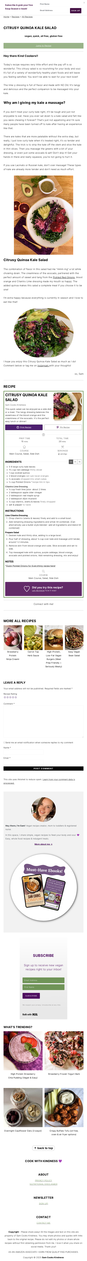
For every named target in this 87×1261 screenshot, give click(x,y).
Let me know (38, 590)
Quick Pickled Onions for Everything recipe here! (30, 566)
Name (7, 747)
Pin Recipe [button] (64, 427)
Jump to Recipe (43, 45)
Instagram (43, 365)
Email (7, 758)
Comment (9, 704)
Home (6, 17)
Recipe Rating (10, 694)
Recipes (15, 17)
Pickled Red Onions (64, 277)
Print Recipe (25, 427)
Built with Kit (30, 1014)
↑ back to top (43, 1148)
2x (75, 462)
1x (71, 462)
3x (80, 462)
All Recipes (27, 17)
